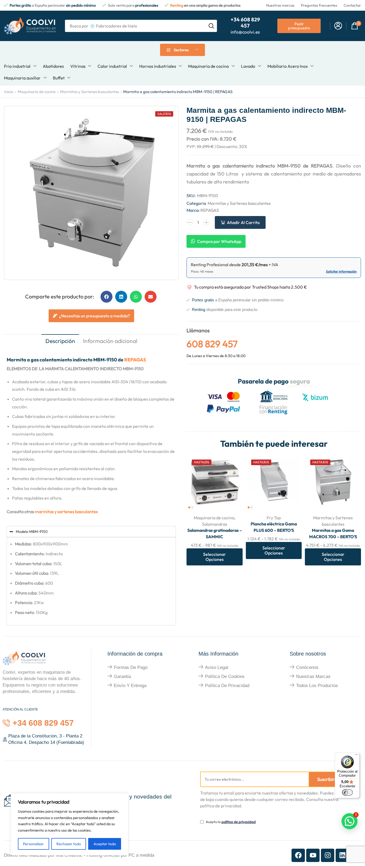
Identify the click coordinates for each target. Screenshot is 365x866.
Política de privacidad (227, 685)
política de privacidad (239, 822)
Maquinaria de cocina (37, 91)
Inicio (8, 91)
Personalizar (33, 843)
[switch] (347, 792)
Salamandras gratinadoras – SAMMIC (214, 533)
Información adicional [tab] (110, 340)
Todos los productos (317, 685)
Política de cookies (224, 676)
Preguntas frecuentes (319, 5)
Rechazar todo (68, 843)
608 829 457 (212, 344)
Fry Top (274, 517)
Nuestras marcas (280, 5)
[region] (69, 824)
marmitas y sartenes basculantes (66, 511)
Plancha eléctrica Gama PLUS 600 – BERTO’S (274, 527)
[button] (338, 26)
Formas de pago (130, 667)
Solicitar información (341, 271)
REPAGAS (135, 360)
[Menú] (356, 756)
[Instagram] (327, 855)
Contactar (352, 5)
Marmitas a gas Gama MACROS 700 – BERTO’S (333, 533)
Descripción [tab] (60, 340)
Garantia (122, 676)
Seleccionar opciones (232, 499)
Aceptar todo (105, 843)
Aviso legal (216, 667)
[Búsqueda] (211, 26)
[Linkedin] (342, 855)
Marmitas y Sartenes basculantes (89, 91)
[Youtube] (313, 855)
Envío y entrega (130, 685)
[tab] (60, 341)
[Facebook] (298, 855)
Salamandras (214, 524)
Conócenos (307, 667)
